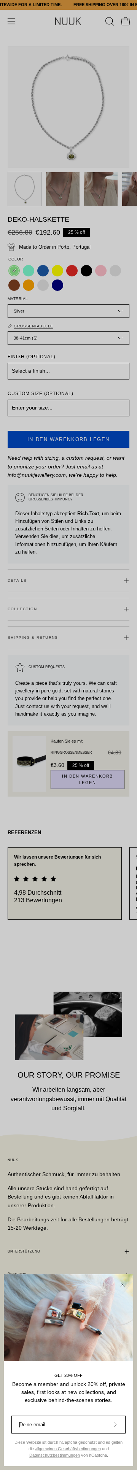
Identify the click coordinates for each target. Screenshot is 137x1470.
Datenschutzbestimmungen (54, 1455)
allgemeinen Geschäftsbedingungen (68, 1448)
